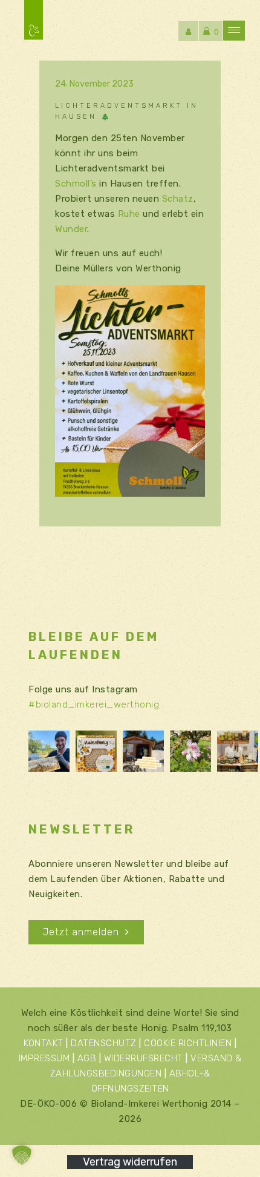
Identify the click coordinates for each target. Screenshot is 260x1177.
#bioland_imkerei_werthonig (93, 704)
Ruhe (129, 213)
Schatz (177, 198)
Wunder (71, 229)
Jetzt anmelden (81, 932)
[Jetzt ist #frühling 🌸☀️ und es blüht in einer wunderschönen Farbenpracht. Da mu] (190, 751)
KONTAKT (43, 1043)
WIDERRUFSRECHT (143, 1058)
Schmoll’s (76, 183)
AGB (87, 1058)
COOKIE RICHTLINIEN (188, 1043)
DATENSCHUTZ (104, 1043)
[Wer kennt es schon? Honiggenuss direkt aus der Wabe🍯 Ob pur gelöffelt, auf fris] (96, 751)
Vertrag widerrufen (130, 1162)
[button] (22, 1155)
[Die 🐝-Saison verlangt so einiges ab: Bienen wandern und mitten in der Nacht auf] (49, 751)
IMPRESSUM (44, 1058)
